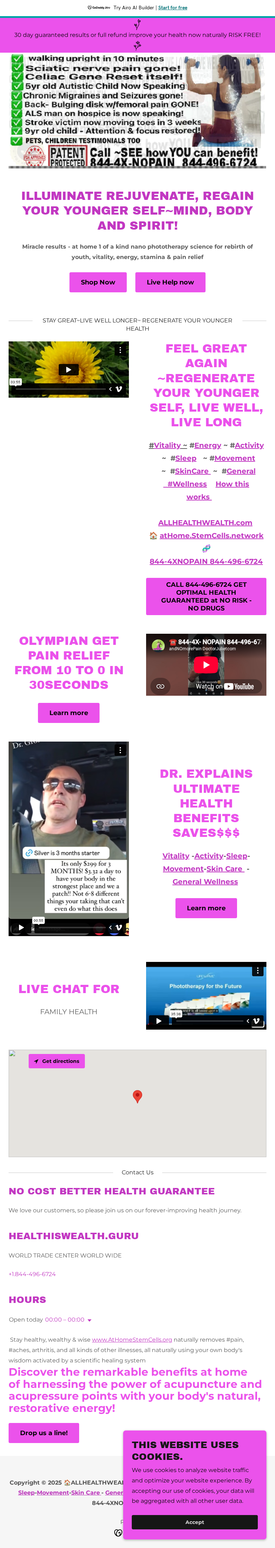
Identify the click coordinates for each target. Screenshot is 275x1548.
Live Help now (170, 282)
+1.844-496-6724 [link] (32, 1274)
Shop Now (98, 282)
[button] (88, 1320)
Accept (194, 1522)
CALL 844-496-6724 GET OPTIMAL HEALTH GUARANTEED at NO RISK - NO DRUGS (206, 596)
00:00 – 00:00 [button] (65, 1319)
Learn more (68, 713)
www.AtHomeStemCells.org (132, 1339)
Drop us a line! (44, 1433)
